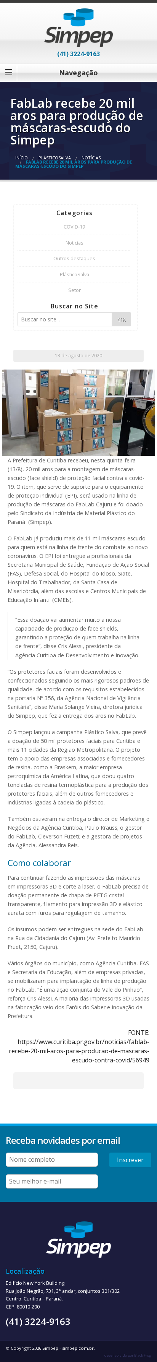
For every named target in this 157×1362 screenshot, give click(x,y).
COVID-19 (74, 226)
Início (21, 158)
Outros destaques (74, 258)
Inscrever (130, 1160)
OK (121, 319)
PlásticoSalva (54, 158)
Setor (74, 290)
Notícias (91, 158)
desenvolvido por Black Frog (127, 1355)
